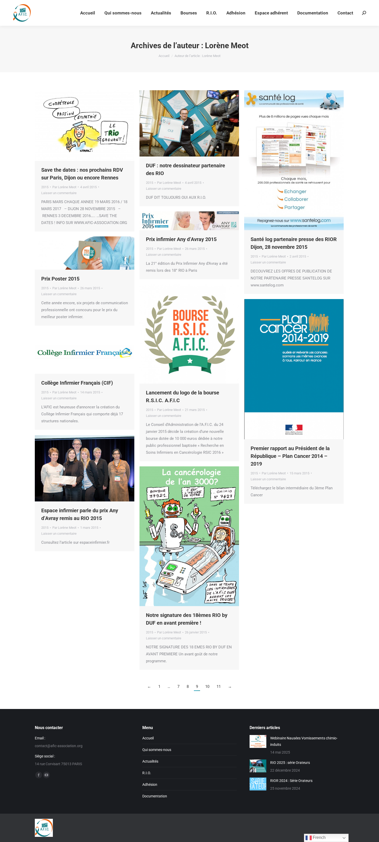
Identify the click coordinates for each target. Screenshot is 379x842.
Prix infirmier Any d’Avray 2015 (181, 239)
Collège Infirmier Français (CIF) (77, 383)
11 (219, 686)
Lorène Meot (227, 45)
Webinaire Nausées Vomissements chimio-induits (303, 741)
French (319, 837)
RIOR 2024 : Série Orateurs (291, 781)
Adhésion (149, 784)
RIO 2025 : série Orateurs (290, 763)
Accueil (148, 738)
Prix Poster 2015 (60, 279)
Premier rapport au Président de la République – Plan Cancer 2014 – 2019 (290, 456)
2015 (44, 187)
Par (64, 187)
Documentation (154, 796)
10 (207, 686)
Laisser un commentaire (59, 193)
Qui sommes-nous (156, 750)
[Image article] (258, 741)
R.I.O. (146, 773)
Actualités (150, 761)
